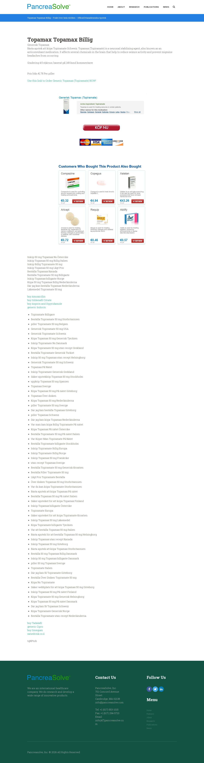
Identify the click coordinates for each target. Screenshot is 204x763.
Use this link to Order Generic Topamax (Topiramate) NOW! (61, 80)
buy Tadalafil (34, 623)
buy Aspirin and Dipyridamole (44, 303)
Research (134, 7)
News (166, 7)
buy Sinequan (35, 630)
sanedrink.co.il (36, 633)
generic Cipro (35, 626)
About (121, 7)
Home (110, 7)
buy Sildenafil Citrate (39, 300)
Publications (151, 7)
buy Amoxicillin (36, 296)
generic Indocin (36, 307)
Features (150, 713)
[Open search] (174, 7)
